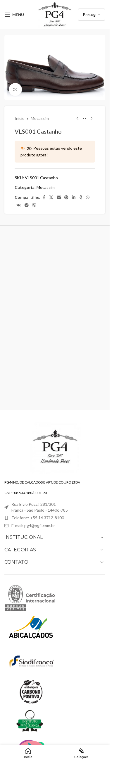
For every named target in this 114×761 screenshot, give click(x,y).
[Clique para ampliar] (15, 89)
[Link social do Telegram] (26, 205)
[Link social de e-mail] (59, 197)
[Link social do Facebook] (43, 197)
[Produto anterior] (77, 118)
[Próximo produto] (91, 118)
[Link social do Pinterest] (66, 197)
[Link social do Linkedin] (73, 197)
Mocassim (40, 118)
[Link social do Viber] (34, 205)
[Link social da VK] (19, 205)
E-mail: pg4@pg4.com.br (33, 525)
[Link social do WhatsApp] (87, 197)
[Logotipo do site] (55, 14)
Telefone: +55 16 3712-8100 (37, 517)
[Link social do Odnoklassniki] (80, 197)
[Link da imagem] (55, 447)
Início (20, 118)
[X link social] (51, 197)
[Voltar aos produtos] (84, 118)
